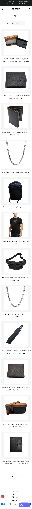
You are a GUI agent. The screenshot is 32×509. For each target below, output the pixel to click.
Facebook (16, 494)
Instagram (17, 497)
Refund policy (16, 491)
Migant (16, 9)
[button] (2, 497)
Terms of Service (16, 488)
